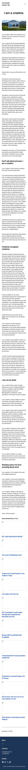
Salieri (3, 317)
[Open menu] (25, 4)
